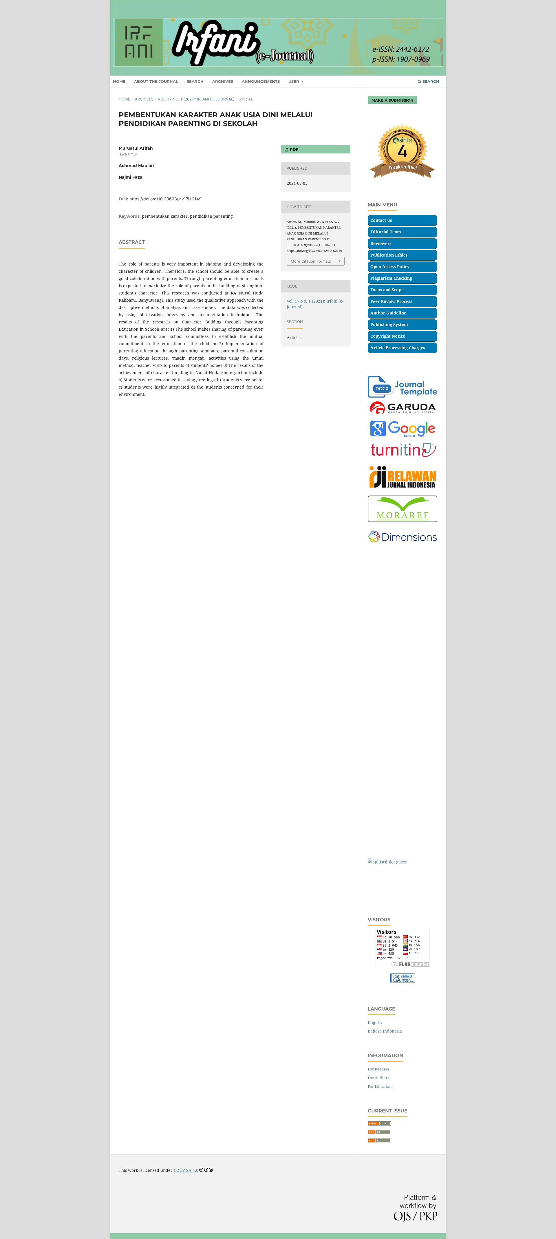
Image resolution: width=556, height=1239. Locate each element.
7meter (375, 873)
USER (294, 81)
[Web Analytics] (402, 981)
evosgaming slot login (388, 591)
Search (430, 81)
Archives (144, 99)
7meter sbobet (382, 895)
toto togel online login (389, 579)
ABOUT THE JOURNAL (156, 81)
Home (124, 99)
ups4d (374, 771)
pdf (293, 149)
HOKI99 (375, 805)
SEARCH (195, 81)
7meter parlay (382, 884)
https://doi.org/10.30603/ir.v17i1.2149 (165, 198)
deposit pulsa (381, 839)
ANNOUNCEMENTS (261, 81)
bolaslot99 (377, 602)
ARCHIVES (222, 81)
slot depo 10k (381, 568)
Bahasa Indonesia (385, 1031)
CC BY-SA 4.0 (186, 1170)
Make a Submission (393, 100)
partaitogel (378, 613)
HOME (119, 81)
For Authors (378, 1077)
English (375, 1022)
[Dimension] (402, 545)
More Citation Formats (311, 261)
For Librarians (380, 1086)
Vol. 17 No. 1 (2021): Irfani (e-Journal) (196, 99)
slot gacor (377, 557)
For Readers (378, 1069)
